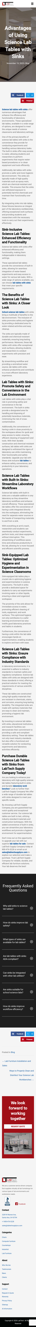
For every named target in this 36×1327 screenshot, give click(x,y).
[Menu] (32, 3)
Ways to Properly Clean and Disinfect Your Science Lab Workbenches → (21, 1071)
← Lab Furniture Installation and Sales (16, 1062)
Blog (27, 63)
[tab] (18, 908)
